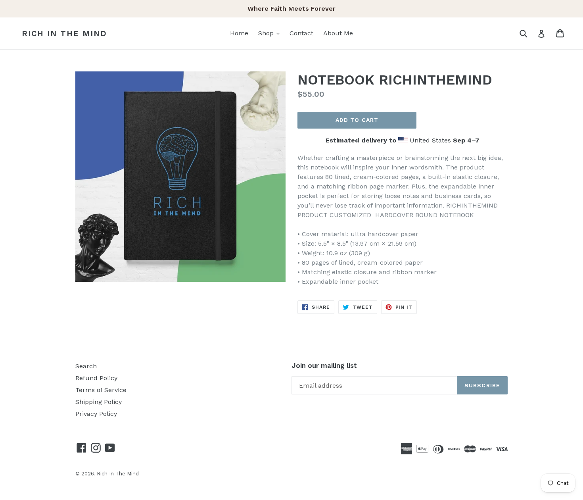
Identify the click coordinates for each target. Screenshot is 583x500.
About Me (338, 33)
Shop (271, 33)
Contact (301, 33)
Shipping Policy (98, 402)
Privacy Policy (96, 413)
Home (239, 33)
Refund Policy (96, 378)
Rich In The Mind (64, 33)
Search (86, 366)
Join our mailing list (324, 365)
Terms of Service (101, 390)
